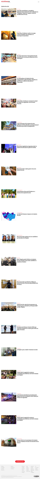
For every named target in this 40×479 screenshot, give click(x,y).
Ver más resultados (20, 461)
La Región (32, 472)
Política (2, 466)
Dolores (23, 466)
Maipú (32, 471)
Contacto (12, 468)
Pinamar (23, 472)
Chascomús (28, 471)
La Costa (23, 471)
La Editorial (12, 467)
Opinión (12, 466)
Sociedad (2, 467)
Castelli (27, 468)
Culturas (2, 468)
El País (36, 468)
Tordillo (23, 467)
